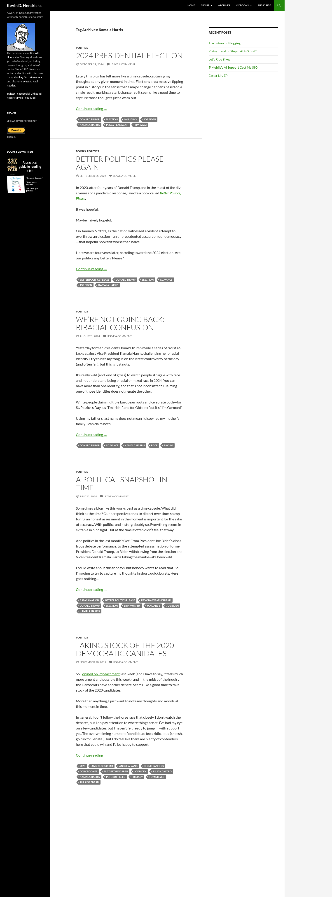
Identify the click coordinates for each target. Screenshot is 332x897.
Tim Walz (141, 124)
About (205, 5)
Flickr (10, 97)
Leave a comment (122, 64)
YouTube (30, 97)
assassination (89, 600)
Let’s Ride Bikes (219, 59)
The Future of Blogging (225, 43)
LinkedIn (35, 93)
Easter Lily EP (218, 75)
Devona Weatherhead (156, 600)
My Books (242, 5)
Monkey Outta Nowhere (28, 77)
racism (168, 445)
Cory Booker (88, 771)
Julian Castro (162, 771)
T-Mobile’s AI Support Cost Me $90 (233, 67)
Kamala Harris (90, 124)
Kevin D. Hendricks (24, 5)
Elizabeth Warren (116, 771)
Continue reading (91, 108)
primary (137, 776)
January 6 (130, 119)
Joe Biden (150, 119)
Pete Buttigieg (115, 776)
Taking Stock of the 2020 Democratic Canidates (125, 649)
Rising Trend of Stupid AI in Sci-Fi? (233, 51)
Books (81, 151)
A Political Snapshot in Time (121, 483)
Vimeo (19, 97)
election (112, 119)
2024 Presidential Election (129, 55)
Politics (82, 47)
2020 (82, 765)
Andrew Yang (128, 765)
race (154, 445)
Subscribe (264, 5)
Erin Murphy (132, 605)
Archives (224, 5)
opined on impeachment (101, 674)
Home (191, 5)
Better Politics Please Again (120, 163)
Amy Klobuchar (102, 765)
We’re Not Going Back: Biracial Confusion (120, 323)
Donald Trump (90, 119)
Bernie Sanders (154, 765)
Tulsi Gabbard (89, 782)
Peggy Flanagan (117, 124)
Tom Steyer (156, 776)
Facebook (23, 93)
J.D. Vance (166, 279)
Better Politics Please (94, 279)
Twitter (11, 93)
